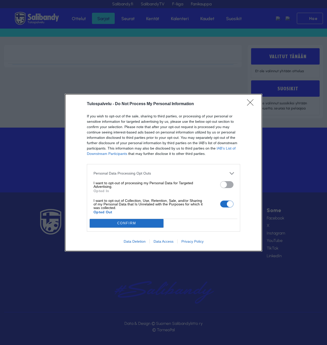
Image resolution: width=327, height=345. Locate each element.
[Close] (252, 104)
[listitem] (163, 173)
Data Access (163, 241)
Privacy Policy (192, 241)
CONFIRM (126, 223)
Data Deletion (135, 241)
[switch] (226, 184)
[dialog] (163, 172)
